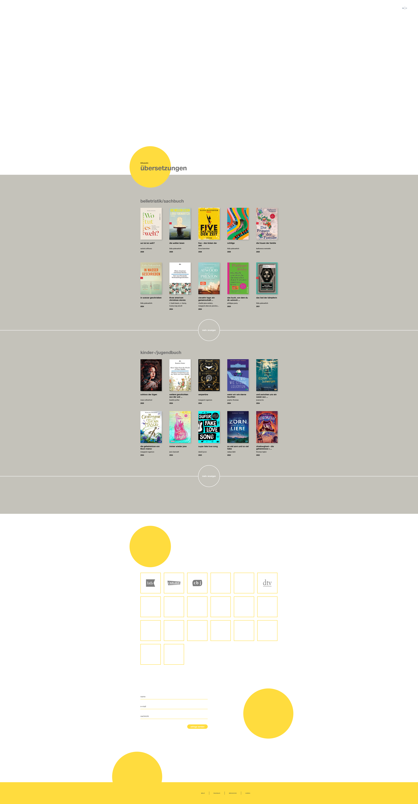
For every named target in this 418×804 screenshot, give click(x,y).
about (203, 793)
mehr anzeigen (209, 330)
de (403, 8)
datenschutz (233, 793)
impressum (216, 793)
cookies (247, 793)
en (406, 8)
